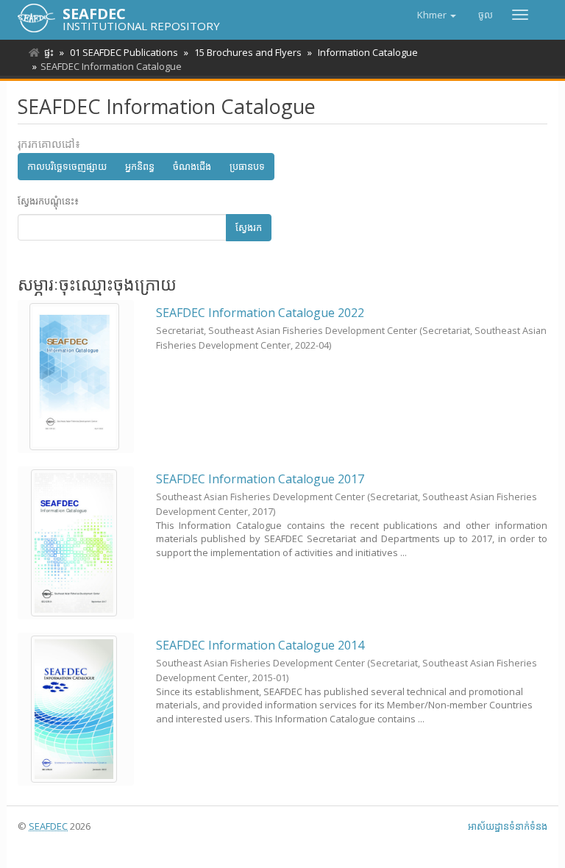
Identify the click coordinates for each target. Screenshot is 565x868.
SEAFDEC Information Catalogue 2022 (260, 313)
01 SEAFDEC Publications (124, 52)
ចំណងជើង (192, 166)
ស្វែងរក (248, 227)
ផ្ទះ (49, 52)
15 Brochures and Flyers (248, 52)
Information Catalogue (368, 52)
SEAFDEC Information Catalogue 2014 (260, 645)
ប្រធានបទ (247, 166)
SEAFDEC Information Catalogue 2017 (260, 479)
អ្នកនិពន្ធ (139, 166)
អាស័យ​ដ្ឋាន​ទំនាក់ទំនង (507, 826)
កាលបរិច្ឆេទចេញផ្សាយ (67, 166)
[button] (436, 14)
